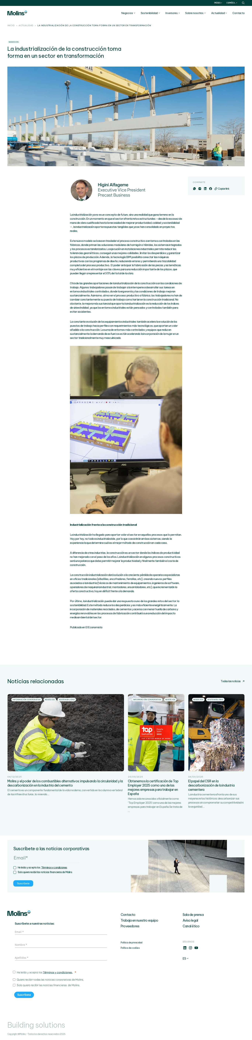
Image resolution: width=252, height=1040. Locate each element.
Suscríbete (23, 883)
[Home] (17, 13)
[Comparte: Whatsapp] (194, 188)
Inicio (11, 26)
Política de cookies (130, 947)
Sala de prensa (193, 915)
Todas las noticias (231, 681)
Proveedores (130, 926)
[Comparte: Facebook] (210, 188)
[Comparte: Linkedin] (205, 188)
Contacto (238, 13)
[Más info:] (185, 949)
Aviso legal (190, 920)
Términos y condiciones (54, 867)
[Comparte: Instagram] (199, 188)
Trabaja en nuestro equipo (139, 920)
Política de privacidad (131, 942)
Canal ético (191, 926)
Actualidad (26, 26)
